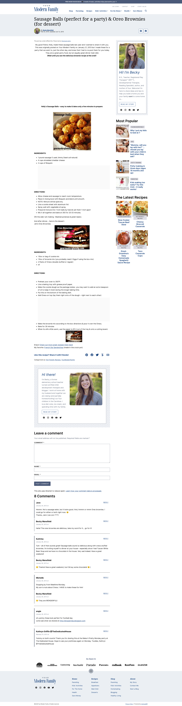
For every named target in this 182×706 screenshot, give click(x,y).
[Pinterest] (44, 418)
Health (126, 11)
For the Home (115, 11)
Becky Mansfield (48, 30)
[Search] (146, 11)
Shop (71, 11)
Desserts (94, 692)
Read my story (127, 104)
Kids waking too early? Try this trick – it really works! (137, 185)
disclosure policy (66, 41)
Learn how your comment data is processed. (84, 491)
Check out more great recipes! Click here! (56, 345)
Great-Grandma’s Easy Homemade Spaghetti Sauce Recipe (124, 257)
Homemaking (115, 689)
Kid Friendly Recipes (53, 360)
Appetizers (95, 686)
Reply (105, 502)
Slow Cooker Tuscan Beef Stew (124, 222)
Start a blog (142, 6)
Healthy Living (116, 696)
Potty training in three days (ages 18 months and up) (138, 169)
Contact (125, 6)
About (132, 679)
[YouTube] (56, 418)
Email (37, 475)
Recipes (89, 11)
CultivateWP (144, 704)
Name (37, 466)
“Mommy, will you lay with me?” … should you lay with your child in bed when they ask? (138, 151)
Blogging (114, 692)
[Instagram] (48, 418)
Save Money (137, 11)
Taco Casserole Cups (140, 253)
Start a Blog (134, 689)
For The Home (77, 689)
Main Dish (94, 689)
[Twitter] (60, 418)
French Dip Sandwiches (53, 347)
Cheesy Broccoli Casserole (140, 224)
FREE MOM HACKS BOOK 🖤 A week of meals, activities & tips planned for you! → (91, 1)
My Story (116, 6)
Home (74, 679)
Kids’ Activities (101, 11)
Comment (39, 443)
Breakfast (94, 682)
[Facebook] (52, 418)
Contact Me (134, 686)
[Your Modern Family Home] (46, 9)
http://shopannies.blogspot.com (72, 621)
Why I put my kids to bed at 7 (138, 131)
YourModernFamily (68, 360)
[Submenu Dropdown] (107, 10)
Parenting (79, 11)
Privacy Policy (129, 704)
